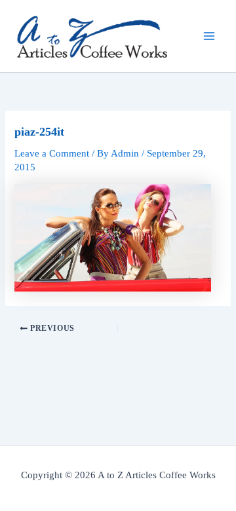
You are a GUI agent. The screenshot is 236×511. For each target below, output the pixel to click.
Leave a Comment (51, 153)
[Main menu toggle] (209, 36)
